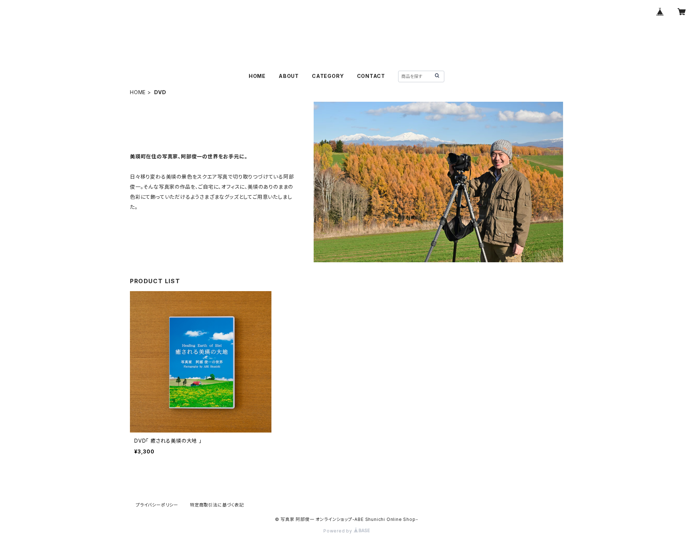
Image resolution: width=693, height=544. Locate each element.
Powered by (338, 531)
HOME (257, 76)
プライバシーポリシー (157, 505)
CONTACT (371, 76)
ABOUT (289, 76)
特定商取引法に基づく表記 (217, 505)
